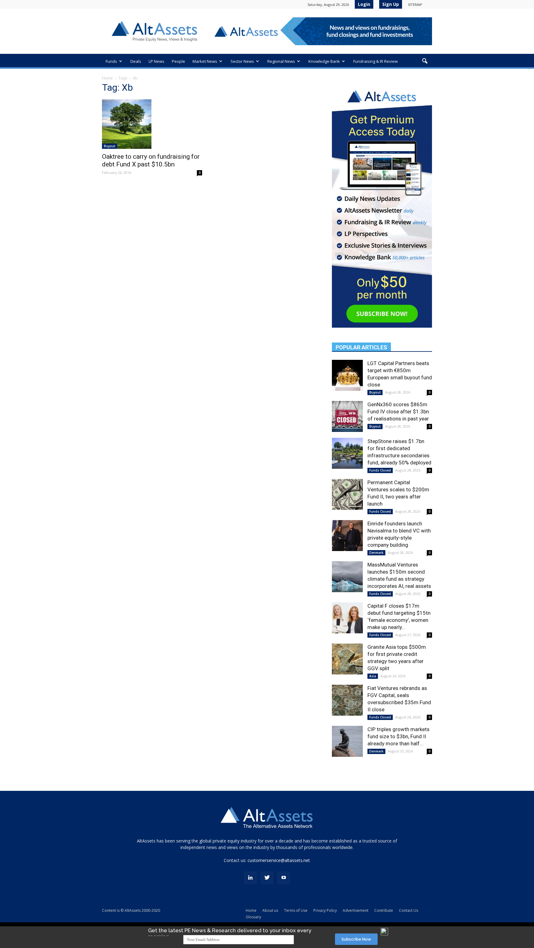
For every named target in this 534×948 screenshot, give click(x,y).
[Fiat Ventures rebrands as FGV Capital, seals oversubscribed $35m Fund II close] (347, 700)
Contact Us (408, 910)
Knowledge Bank (324, 61)
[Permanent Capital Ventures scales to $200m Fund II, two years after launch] (347, 494)
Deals (135, 61)
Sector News (242, 61)
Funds (111, 61)
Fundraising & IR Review (375, 61)
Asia (372, 676)
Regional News (281, 61)
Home (107, 78)
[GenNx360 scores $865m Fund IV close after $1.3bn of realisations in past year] (347, 416)
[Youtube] (284, 878)
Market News (205, 61)
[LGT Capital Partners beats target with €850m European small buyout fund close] (347, 375)
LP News (156, 61)
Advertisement (355, 910)
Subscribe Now (356, 939)
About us (270, 910)
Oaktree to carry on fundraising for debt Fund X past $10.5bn (151, 160)
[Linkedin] (250, 878)
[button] (424, 61)
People (178, 61)
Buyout (109, 146)
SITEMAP (415, 4)
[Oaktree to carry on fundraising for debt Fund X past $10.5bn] (152, 124)
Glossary (253, 917)
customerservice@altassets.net (279, 860)
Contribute (383, 910)
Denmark (376, 552)
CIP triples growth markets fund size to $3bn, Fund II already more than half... (398, 736)
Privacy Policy (325, 910)
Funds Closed (380, 470)
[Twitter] (267, 878)
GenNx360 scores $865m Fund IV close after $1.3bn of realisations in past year (398, 411)
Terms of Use (295, 910)
